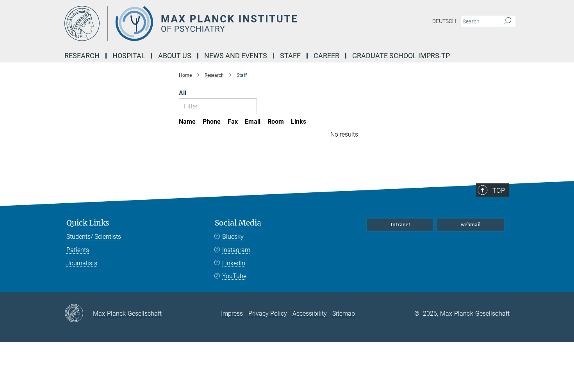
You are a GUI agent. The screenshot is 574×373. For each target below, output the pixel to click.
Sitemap (343, 313)
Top (498, 190)
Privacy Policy (267, 313)
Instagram (236, 250)
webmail (471, 224)
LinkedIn (233, 263)
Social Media (238, 222)
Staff (290, 56)
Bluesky (233, 236)
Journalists (81, 263)
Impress (232, 313)
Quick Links (87, 222)
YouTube (234, 276)
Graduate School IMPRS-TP (401, 56)
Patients (77, 250)
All (182, 93)
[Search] (507, 21)
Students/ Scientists (93, 236)
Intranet (400, 224)
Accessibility (309, 313)
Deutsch (444, 21)
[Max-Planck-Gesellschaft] (78, 313)
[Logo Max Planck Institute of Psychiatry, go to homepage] (210, 23)
